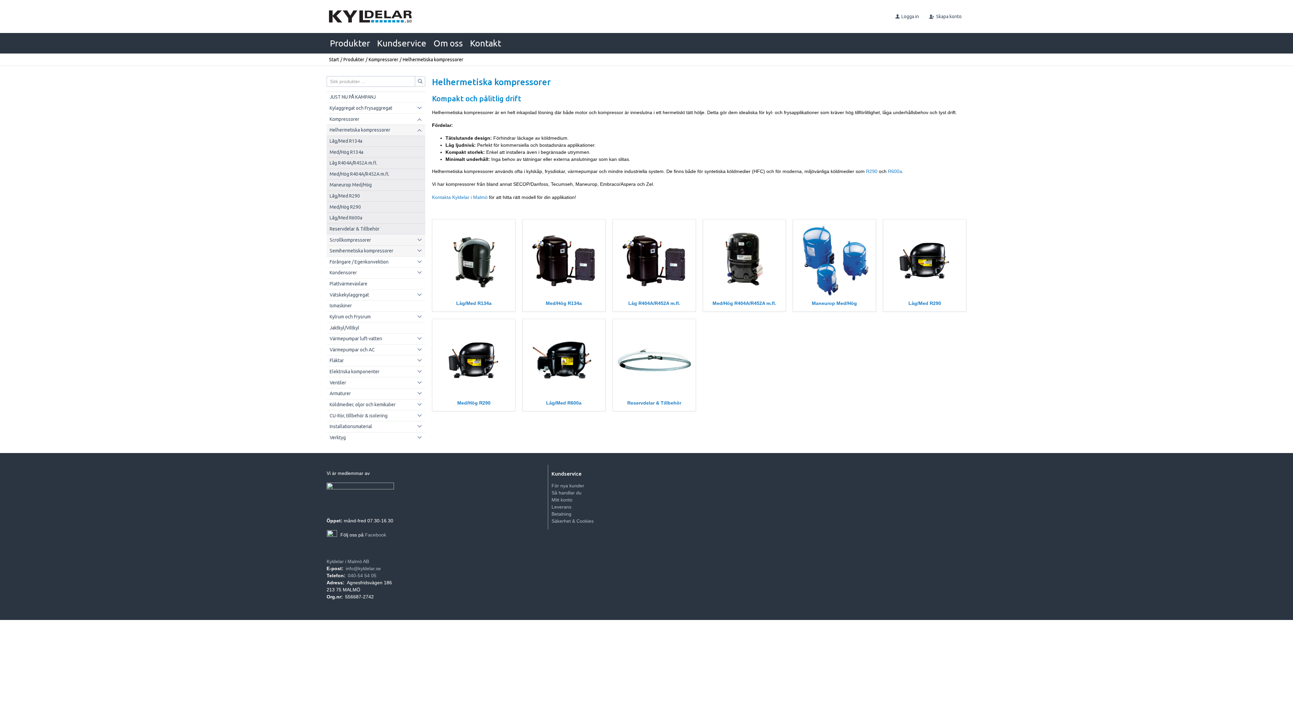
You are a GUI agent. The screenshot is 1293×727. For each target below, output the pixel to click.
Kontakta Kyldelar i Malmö (460, 197)
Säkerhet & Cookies (573, 521)
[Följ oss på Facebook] (332, 535)
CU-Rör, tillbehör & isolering (359, 415)
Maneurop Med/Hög (351, 184)
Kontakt (485, 43)
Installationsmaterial (351, 426)
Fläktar (337, 360)
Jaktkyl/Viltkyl (344, 328)
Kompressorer (383, 59)
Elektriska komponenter (354, 371)
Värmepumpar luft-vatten (356, 338)
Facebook (375, 535)
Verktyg (338, 437)
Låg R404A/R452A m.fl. (353, 163)
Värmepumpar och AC (352, 349)
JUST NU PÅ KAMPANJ (353, 97)
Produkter (350, 43)
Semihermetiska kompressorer (361, 250)
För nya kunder (568, 485)
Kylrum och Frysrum (350, 316)
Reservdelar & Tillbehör (354, 229)
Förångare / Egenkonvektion (359, 262)
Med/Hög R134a (346, 152)
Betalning (561, 514)
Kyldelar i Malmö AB (348, 561)
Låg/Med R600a (346, 217)
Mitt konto (562, 500)
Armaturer (340, 393)
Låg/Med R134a (346, 141)
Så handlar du (567, 492)
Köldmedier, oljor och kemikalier (363, 404)
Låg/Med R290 (345, 196)
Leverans (561, 507)
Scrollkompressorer (350, 240)
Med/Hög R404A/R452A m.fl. (359, 174)
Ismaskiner (341, 305)
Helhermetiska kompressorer (360, 130)
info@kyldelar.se (363, 568)
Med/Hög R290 (345, 207)
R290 (871, 171)
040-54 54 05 (362, 575)
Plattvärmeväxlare (348, 283)
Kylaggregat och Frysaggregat (361, 108)
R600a (895, 171)
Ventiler (338, 382)
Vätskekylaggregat (349, 295)
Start (334, 59)
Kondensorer (343, 272)
